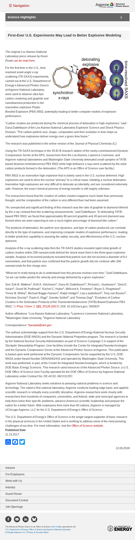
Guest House (13, 493)
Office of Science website (87, 425)
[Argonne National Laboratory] (112, 5)
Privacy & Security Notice (38, 532)
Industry (10, 487)
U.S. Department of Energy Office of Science (24, 529)
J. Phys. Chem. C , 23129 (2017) (36, 306)
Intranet (10, 467)
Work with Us (13, 480)
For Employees (14, 474)
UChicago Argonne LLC (15, 532)
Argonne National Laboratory (58, 529)
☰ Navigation (19, 6)
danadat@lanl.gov (40, 325)
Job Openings (14, 506)
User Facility (56, 527)
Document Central (16, 500)
